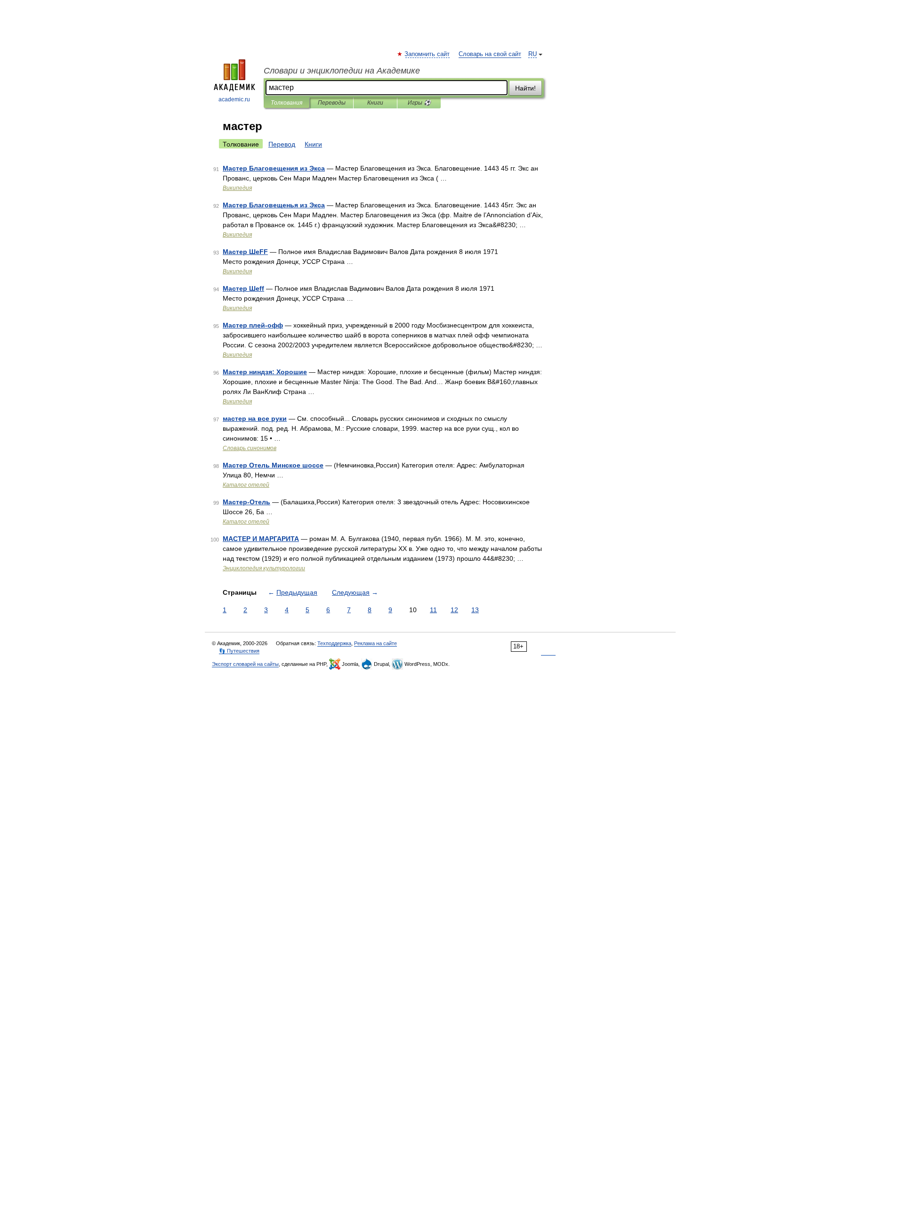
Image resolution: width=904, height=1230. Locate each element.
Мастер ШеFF (245, 251)
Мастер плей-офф (253, 325)
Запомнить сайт (427, 54)
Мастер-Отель (246, 502)
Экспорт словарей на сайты (245, 664)
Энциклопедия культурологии (264, 568)
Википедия (237, 188)
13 (475, 610)
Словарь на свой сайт (490, 54)
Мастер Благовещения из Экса (274, 168)
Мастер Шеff (243, 288)
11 (433, 610)
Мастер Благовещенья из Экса (274, 205)
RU (532, 54)
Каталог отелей (246, 485)
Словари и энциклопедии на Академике (342, 70)
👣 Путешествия (239, 651)
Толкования (286, 102)
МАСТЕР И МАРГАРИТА (261, 538)
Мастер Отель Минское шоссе (273, 465)
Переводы (332, 102)
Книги (375, 102)
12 (454, 610)
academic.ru (234, 99)
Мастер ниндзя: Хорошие (265, 372)
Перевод (281, 144)
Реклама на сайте (375, 643)
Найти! (525, 88)
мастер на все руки (255, 418)
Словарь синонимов (249, 448)
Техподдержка (334, 643)
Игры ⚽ (419, 102)
